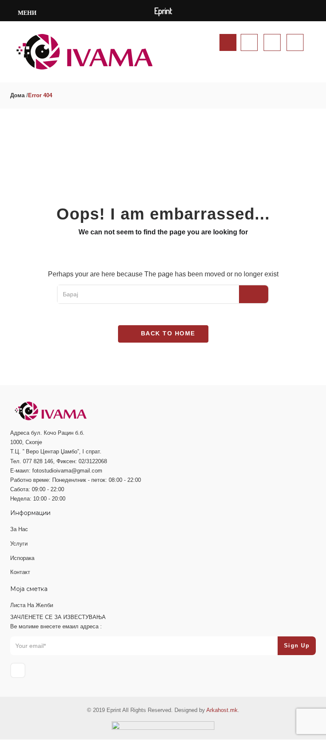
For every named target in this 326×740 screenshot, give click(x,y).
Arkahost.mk (222, 710)
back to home (166, 333)
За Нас (19, 529)
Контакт (20, 572)
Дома (17, 95)
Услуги (19, 543)
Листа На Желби (31, 605)
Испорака (22, 558)
